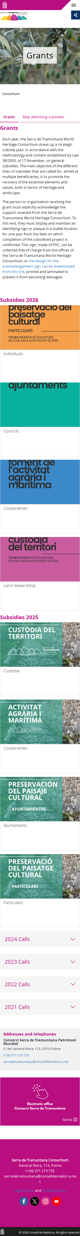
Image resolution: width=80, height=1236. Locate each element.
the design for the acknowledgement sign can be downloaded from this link (38, 266)
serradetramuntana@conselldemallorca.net (35, 1062)
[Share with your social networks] (75, 15)
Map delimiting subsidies (43, 116)
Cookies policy (53, 1190)
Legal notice (24, 1190)
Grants (9, 116)
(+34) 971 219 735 (16, 1055)
